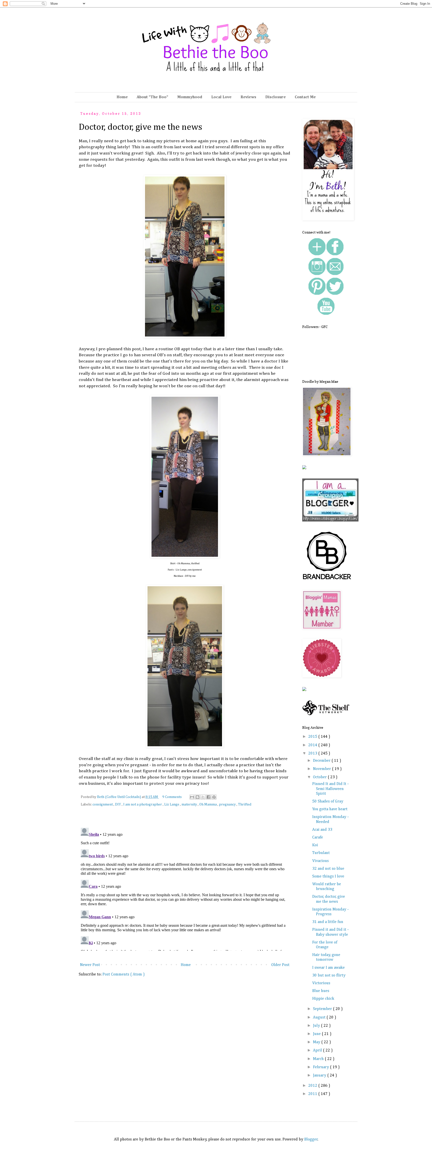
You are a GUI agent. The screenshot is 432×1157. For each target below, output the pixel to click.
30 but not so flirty (329, 976)
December (322, 761)
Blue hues (320, 991)
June (317, 1034)
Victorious (321, 983)
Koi (315, 845)
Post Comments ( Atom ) (123, 974)
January (320, 1076)
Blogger (311, 1140)
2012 (313, 1086)
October (320, 777)
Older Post (280, 965)
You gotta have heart (330, 809)
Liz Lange (172, 804)
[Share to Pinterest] (214, 797)
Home (122, 97)
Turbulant (321, 853)
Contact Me (305, 97)
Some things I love (328, 876)
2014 (313, 745)
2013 (313, 754)
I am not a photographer (143, 804)
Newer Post (90, 965)
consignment (103, 804)
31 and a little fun (327, 922)
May (317, 1042)
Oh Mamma (208, 804)
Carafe (317, 838)
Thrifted (244, 804)
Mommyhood (189, 97)
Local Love (221, 97)
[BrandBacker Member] (327, 580)
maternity (190, 804)
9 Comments (172, 797)
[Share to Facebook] (208, 797)
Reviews (248, 97)
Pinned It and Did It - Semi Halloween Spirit (330, 789)
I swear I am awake (328, 968)
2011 (313, 1094)
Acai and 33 (322, 830)
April (318, 1050)
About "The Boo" (152, 97)
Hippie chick (323, 999)
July (317, 1026)
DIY (118, 804)
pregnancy (227, 804)
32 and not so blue (328, 869)
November (322, 769)
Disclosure (275, 97)
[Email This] (192, 797)
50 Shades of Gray (327, 802)
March (319, 1059)
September (323, 1009)
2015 (313, 737)
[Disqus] (185, 888)
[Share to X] (203, 797)
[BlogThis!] (197, 797)
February (321, 1067)
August (319, 1018)
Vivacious (320, 861)
